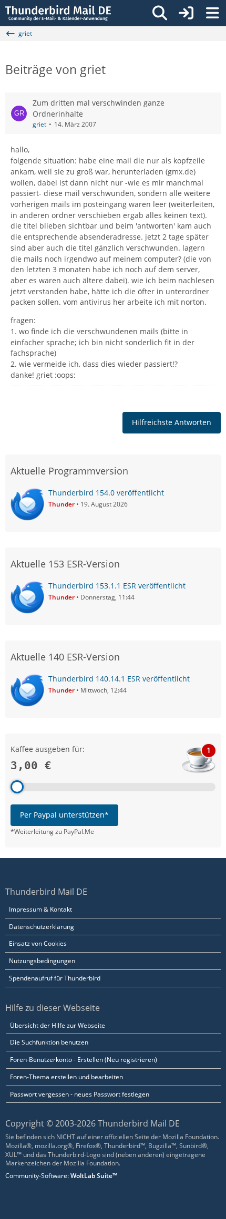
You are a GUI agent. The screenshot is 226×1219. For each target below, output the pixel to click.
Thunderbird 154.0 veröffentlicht (106, 493)
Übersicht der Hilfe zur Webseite (57, 1025)
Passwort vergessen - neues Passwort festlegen (79, 1094)
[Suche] (159, 13)
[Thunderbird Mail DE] (58, 13)
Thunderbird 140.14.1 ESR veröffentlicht (119, 679)
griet (39, 124)
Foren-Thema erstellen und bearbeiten (66, 1076)
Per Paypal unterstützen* (64, 815)
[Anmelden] (186, 13)
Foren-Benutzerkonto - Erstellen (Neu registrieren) (83, 1059)
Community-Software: (61, 1175)
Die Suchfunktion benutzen (49, 1042)
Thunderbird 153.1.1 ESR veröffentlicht (117, 586)
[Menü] (212, 13)
